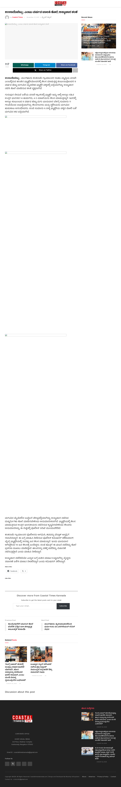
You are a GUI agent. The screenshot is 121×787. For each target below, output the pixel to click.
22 (45, 676)
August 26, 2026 (11, 683)
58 (110, 64)
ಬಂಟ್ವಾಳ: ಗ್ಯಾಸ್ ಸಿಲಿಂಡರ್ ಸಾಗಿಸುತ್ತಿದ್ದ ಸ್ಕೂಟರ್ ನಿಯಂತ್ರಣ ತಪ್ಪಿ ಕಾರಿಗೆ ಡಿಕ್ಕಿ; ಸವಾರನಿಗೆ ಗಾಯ (41, 668)
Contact (113, 776)
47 (20, 683)
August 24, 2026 (37, 676)
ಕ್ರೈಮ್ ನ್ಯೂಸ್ (47, 17)
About (84, 776)
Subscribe (63, 606)
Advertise (92, 776)
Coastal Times (17, 17)
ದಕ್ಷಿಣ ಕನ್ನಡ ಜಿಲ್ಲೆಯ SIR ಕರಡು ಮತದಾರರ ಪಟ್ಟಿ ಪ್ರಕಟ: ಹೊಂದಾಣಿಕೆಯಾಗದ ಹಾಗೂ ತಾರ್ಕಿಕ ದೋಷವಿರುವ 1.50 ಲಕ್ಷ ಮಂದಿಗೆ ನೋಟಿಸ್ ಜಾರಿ (105, 57)
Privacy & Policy (102, 776)
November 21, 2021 (33, 17)
